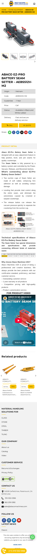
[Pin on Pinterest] (26, 132)
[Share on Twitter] (18, 132)
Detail (5, 387)
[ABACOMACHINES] (18, 3)
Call (17, 105)
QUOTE (27, 125)
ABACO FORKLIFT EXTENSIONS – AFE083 (9, 380)
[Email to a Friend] (22, 132)
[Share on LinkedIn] (30, 132)
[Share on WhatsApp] (9, 132)
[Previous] (5, 34)
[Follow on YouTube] (19, 520)
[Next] (32, 34)
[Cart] (34, 3)
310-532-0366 (10, 498)
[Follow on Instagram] (9, 520)
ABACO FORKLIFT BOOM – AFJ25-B (27, 380)
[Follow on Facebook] (4, 520)
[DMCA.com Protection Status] (8, 479)
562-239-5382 (10, 502)
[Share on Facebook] (14, 132)
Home (4, 10)
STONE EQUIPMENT (16, 10)
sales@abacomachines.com (15, 506)
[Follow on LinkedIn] (14, 520)
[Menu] (3, 3)
